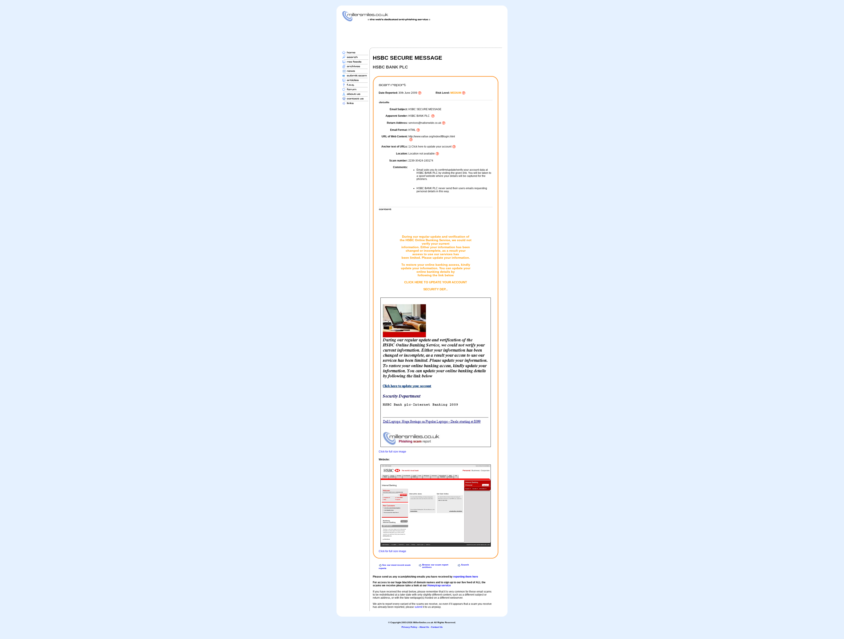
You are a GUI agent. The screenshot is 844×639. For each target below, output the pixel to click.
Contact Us (437, 627)
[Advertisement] (422, 34)
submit (418, 606)
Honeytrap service (439, 585)
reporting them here (465, 576)
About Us (424, 627)
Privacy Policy (409, 627)
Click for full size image (392, 451)
